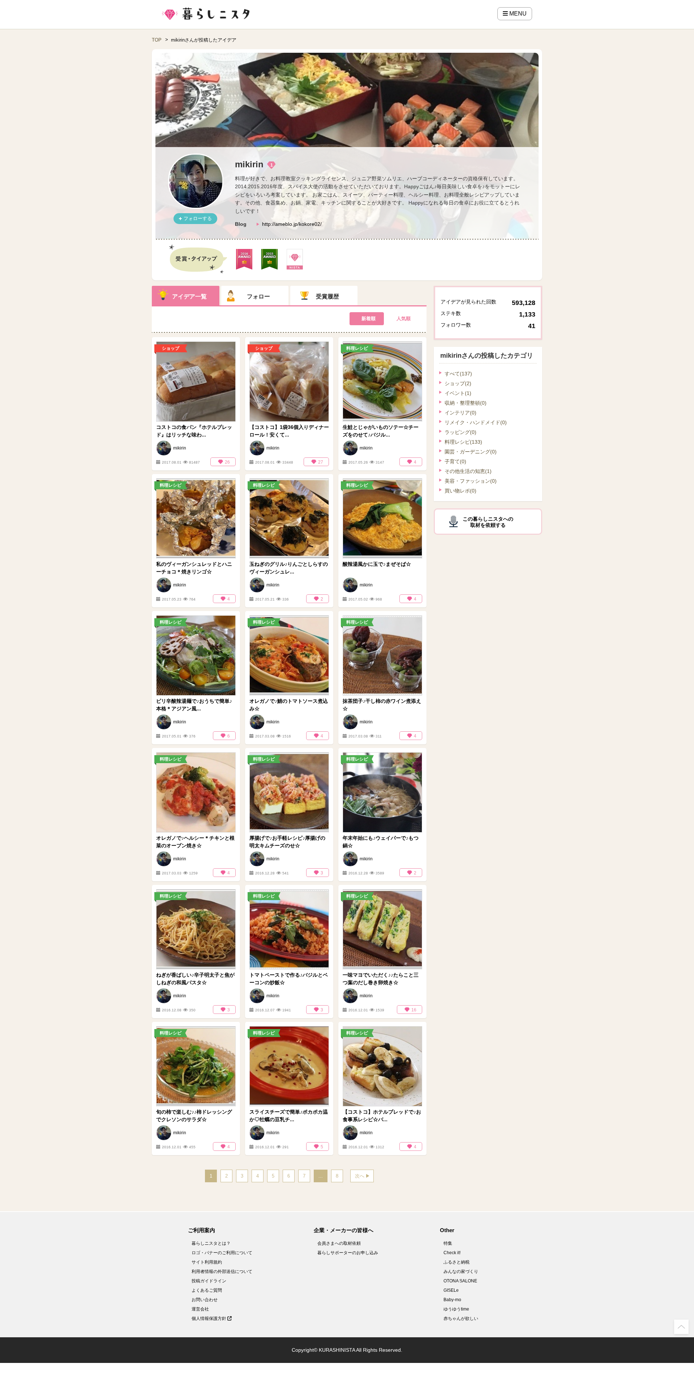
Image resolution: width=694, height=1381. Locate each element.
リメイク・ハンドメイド (476, 422)
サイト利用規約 (207, 1262)
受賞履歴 (327, 296)
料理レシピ (463, 442)
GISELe (451, 1290)
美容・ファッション (471, 481)
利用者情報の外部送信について (222, 1271)
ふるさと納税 (457, 1262)
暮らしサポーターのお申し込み (347, 1252)
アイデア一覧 (189, 296)
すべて (458, 374)
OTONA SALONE (460, 1280)
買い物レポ (460, 491)
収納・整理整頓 (466, 403)
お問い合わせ (205, 1299)
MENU (517, 13)
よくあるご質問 (207, 1290)
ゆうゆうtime (456, 1309)
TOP (157, 40)
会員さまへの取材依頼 (339, 1243)
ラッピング (460, 432)
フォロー (258, 296)
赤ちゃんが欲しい (461, 1318)
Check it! (452, 1252)
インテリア (460, 413)
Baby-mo (452, 1299)
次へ (359, 1176)
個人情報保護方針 (209, 1318)
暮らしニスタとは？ (211, 1243)
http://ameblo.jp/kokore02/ (292, 224)
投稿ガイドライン (209, 1280)
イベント (458, 393)
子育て (455, 461)
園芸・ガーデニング (471, 452)
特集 (448, 1243)
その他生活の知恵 (468, 471)
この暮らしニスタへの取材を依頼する (488, 522)
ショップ (458, 383)
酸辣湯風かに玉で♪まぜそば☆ (377, 564)
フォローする (198, 218)
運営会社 (200, 1309)
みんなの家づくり (461, 1271)
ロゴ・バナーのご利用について (222, 1252)
